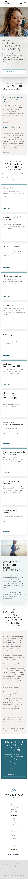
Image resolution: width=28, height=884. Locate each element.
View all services (8, 71)
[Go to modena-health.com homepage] (8, 3)
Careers (14, 822)
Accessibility (17, 865)
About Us (14, 820)
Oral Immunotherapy (14, 805)
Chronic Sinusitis (14, 811)
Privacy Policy (10, 865)
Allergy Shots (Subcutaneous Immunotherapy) (10, 396)
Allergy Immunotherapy (12, 276)
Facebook (14, 841)
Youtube (14, 845)
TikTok (14, 843)
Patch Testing (8, 305)
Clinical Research (14, 831)
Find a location (8, 66)
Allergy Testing (14, 807)
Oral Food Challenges (11, 247)
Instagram (14, 838)
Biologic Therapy (9, 188)
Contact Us (14, 849)
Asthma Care (14, 809)
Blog (14, 825)
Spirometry (7, 335)
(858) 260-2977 (18, 877)
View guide (6, 208)
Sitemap (4, 865)
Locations (14, 818)
